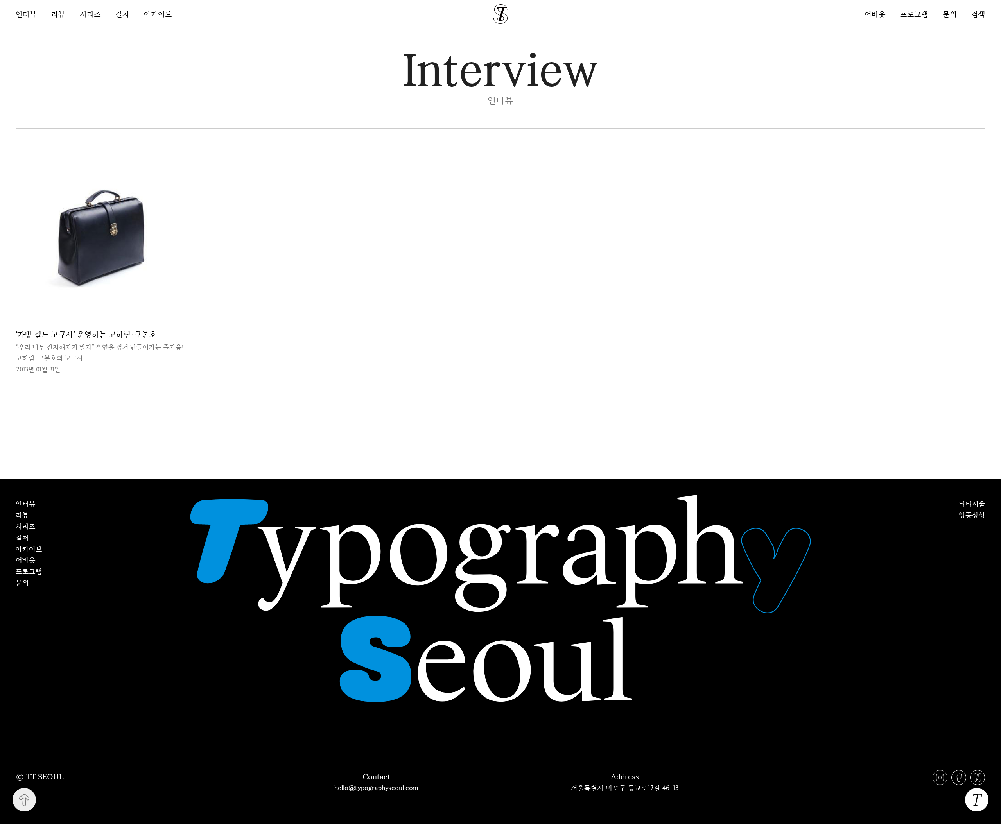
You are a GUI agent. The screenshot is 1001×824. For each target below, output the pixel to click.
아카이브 (158, 14)
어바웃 (875, 14)
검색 (978, 14)
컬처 (122, 14)
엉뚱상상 (972, 515)
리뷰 (58, 14)
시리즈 (90, 14)
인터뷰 (26, 14)
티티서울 (972, 503)
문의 (950, 14)
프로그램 (914, 14)
